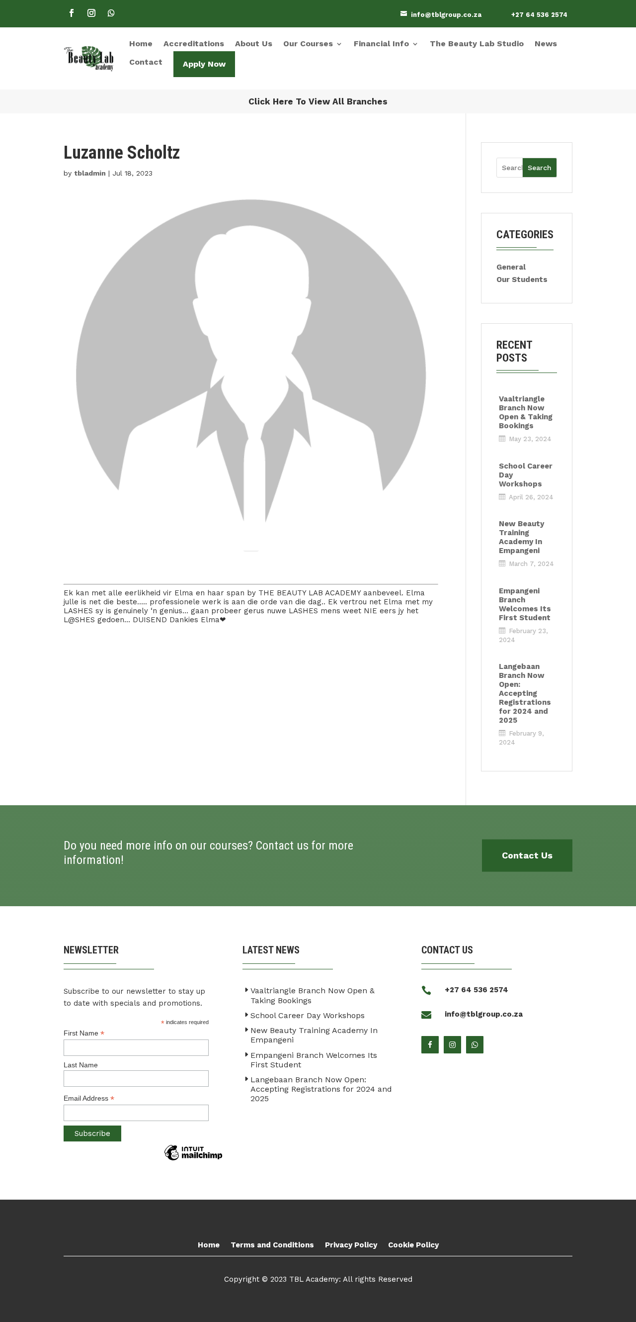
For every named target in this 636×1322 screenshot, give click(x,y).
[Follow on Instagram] (91, 13)
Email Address (89, 1098)
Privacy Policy (351, 1244)
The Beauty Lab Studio (477, 43)
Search (540, 168)
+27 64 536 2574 (539, 14)
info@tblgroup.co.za (446, 14)
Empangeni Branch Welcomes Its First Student (525, 604)
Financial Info (381, 43)
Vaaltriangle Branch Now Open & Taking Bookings (526, 412)
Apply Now (204, 64)
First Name (84, 1033)
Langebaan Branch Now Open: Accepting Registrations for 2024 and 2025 (525, 693)
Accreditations (193, 43)
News (546, 43)
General (511, 267)
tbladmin (90, 173)
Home (141, 43)
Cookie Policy (413, 1244)
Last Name (81, 1065)
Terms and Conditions (272, 1244)
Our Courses (308, 43)
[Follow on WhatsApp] (111, 13)
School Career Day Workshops (526, 475)
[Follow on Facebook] (72, 13)
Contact (145, 62)
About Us (253, 43)
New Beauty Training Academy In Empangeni (521, 537)
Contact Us (527, 855)
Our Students (522, 279)
